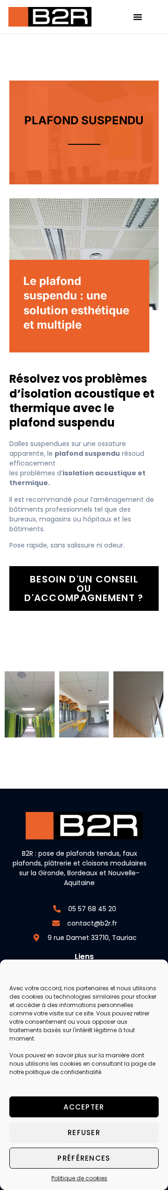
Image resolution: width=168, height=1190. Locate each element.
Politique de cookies (79, 1178)
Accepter (83, 1107)
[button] (138, 17)
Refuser (84, 1132)
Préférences (83, 1158)
